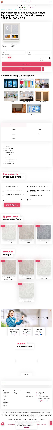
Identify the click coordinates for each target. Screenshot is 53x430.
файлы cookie (27, 423)
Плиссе (4, 398)
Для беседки (28, 393)
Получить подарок (26, 333)
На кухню (5, 405)
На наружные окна (29, 396)
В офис (4, 406)
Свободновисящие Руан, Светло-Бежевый (9, 277)
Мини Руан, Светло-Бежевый (26, 240)
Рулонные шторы (17, 390)
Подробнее (26, 367)
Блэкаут (15, 392)
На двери (27, 395)
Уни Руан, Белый (43, 276)
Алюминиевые (5, 395)
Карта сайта (43, 424)
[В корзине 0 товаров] (51, 422)
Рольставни (28, 390)
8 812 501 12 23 (26, 1)
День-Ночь (16, 393)
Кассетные (5, 396)
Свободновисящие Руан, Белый (26, 299)
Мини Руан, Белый (9, 240)
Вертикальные (5, 402)
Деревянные (5, 393)
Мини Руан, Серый (44, 240)
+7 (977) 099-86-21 (41, 393)
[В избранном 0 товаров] (51, 424)
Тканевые (5, 399)
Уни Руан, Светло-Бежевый (26, 276)
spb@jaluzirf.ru (40, 395)
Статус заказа (31, 7)
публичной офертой (35, 421)
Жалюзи (4, 390)
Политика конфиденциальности (13, 424)
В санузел (28, 392)
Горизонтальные (6, 392)
